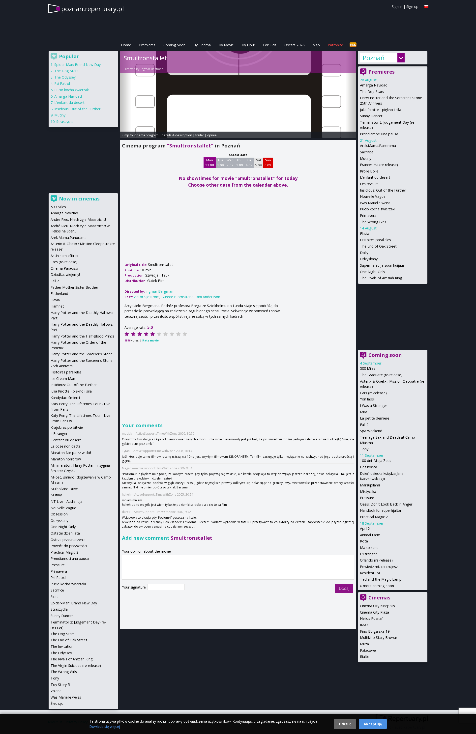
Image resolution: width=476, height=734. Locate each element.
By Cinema (202, 45)
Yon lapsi (367, 399)
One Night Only (372, 271)
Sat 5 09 (258, 162)
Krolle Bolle (369, 171)
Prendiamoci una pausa (379, 134)
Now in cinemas (79, 198)
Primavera (368, 215)
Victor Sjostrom (146, 296)
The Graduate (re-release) (381, 374)
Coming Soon (174, 45)
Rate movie (150, 340)
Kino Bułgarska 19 (374, 631)
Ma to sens (369, 547)
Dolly (364, 252)
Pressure (367, 497)
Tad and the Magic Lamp (381, 579)
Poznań (373, 57)
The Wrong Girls (373, 222)
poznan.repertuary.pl (92, 8)
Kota (364, 541)
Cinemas (379, 597)
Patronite (335, 45)
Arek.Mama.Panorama (378, 145)
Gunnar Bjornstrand (177, 296)
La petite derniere (374, 418)
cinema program (146, 135)
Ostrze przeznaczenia (68, 539)
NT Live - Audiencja (66, 501)
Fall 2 (364, 424)
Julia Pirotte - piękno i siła (380, 109)
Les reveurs (369, 183)
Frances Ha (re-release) (379, 164)
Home (126, 45)
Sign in (397, 6)
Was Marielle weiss (375, 202)
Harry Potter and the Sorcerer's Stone (82, 354)
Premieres (147, 45)
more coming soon (378, 585)
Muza (364, 644)
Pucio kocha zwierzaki (377, 209)
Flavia (364, 233)
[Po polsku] (426, 6)
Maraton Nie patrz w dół (71, 452)
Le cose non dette (66, 446)
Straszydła (64, 121)
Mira (363, 412)
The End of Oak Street (378, 246)
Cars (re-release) (373, 393)
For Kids (269, 45)
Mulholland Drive (64, 488)
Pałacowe (368, 650)
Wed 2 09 (230, 162)
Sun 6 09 (268, 162)
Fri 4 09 (249, 162)
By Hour (248, 45)
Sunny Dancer (371, 115)
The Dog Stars (372, 91)
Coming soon (385, 355)
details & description (177, 135)
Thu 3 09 (239, 162)
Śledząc (57, 703)
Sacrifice (366, 152)
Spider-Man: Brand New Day (77, 64)
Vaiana (56, 690)
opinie (212, 135)
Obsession (59, 514)
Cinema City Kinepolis (377, 605)
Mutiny (365, 158)
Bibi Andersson (208, 296)
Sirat (54, 596)
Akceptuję (373, 724)
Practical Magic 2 (374, 516)
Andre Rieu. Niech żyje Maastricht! (78, 219)
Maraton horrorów (66, 459)
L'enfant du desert (375, 177)
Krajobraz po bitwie (67, 427)
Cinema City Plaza (374, 612)
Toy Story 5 (60, 684)
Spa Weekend (371, 430)
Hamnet (57, 306)
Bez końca (368, 467)
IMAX (364, 624)
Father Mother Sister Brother (74, 287)
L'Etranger (368, 554)
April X (365, 528)
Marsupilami (370, 485)
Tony (364, 449)
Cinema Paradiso (64, 268)
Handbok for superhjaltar (380, 510)
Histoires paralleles (375, 239)
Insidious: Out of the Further (383, 190)
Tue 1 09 (220, 162)
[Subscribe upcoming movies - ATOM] (353, 45)
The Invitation (62, 646)
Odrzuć (345, 724)
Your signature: (135, 587)
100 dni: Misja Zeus (375, 460)
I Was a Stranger (373, 405)
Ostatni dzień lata (65, 533)
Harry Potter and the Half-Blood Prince (83, 336)
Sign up (412, 6)
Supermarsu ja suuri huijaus (382, 265)
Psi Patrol (62, 83)
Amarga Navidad (373, 85)
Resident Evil (370, 572)
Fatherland (59, 293)
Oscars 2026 (294, 45)
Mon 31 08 (209, 162)
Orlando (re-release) (376, 560)
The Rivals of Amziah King (381, 278)
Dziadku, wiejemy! (65, 274)
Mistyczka (368, 491)
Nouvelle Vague (373, 196)
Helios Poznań (372, 618)
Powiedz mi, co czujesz (379, 566)
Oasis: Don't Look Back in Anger (386, 504)
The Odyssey (65, 77)
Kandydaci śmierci (65, 397)
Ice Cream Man (63, 378)
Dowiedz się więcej (104, 726)
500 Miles (367, 368)
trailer (199, 135)
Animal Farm (370, 535)
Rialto (364, 656)
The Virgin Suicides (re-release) (76, 665)
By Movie (226, 45)
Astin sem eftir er (65, 255)
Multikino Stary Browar (378, 637)
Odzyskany (369, 258)
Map (316, 45)
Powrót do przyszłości (69, 545)
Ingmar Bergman (152, 69)
